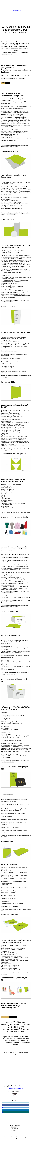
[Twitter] (2, 1107)
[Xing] (2, 1112)
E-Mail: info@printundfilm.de (15, 1088)
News (15, 1094)
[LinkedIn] (2, 1110)
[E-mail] (2, 1102)
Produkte (15, 1093)
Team (14, 1096)
